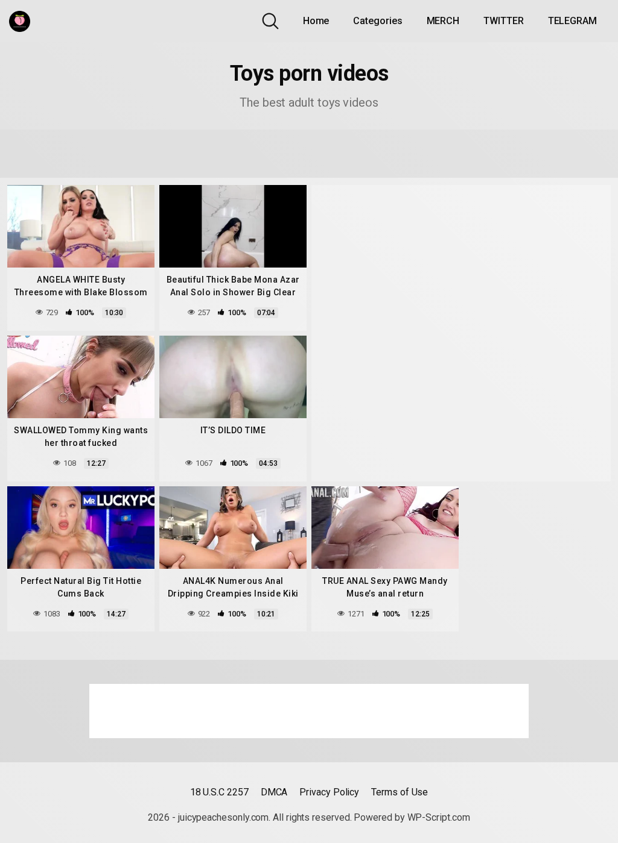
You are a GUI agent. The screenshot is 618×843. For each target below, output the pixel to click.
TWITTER (503, 21)
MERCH (443, 21)
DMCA (274, 792)
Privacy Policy (329, 792)
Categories (377, 21)
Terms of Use (399, 792)
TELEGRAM (572, 21)
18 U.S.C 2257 (219, 792)
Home (316, 21)
